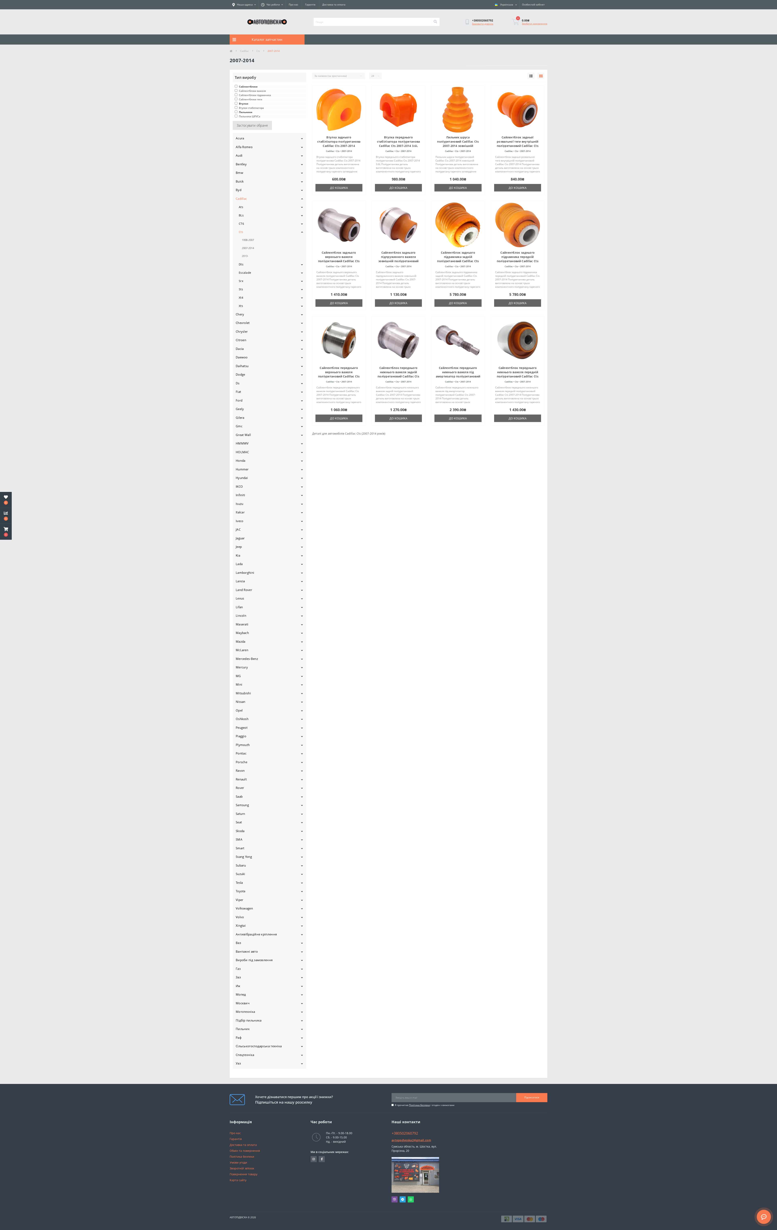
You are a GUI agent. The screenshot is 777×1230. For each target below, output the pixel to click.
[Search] (435, 22)
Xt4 (241, 297)
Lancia (240, 581)
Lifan (239, 607)
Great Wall (243, 435)
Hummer (242, 469)
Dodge (240, 374)
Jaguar (240, 538)
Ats (241, 207)
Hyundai (242, 478)
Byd (238, 190)
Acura (240, 138)
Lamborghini (245, 573)
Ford (239, 400)
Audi (239, 155)
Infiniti (240, 495)
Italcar (240, 512)
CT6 (241, 223)
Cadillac (244, 51)
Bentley (241, 164)
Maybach (242, 633)
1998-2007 (248, 240)
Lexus (240, 598)
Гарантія (310, 4)
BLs (241, 215)
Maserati (242, 624)
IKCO (239, 486)
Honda (240, 460)
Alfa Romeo (244, 147)
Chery (240, 314)
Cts (258, 51)
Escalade (245, 273)
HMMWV (242, 443)
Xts (241, 306)
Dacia (240, 349)
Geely (240, 409)
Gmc (239, 426)
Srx (241, 281)
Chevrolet (243, 323)
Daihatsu (242, 366)
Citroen (241, 340)
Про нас (293, 4)
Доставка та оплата (333, 4)
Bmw (239, 173)
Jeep (239, 547)
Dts (241, 264)
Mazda (240, 641)
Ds (238, 383)
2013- (245, 256)
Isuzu (239, 504)
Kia (238, 555)
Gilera (240, 418)
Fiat (238, 392)
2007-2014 (248, 248)
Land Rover (244, 590)
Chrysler (242, 331)
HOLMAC (242, 452)
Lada (239, 564)
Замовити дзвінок (482, 24)
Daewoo (242, 357)
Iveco (239, 521)
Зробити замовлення (534, 23)
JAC (238, 529)
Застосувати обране (252, 125)
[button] (6, 532)
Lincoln (241, 615)
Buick (240, 181)
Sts (241, 289)
